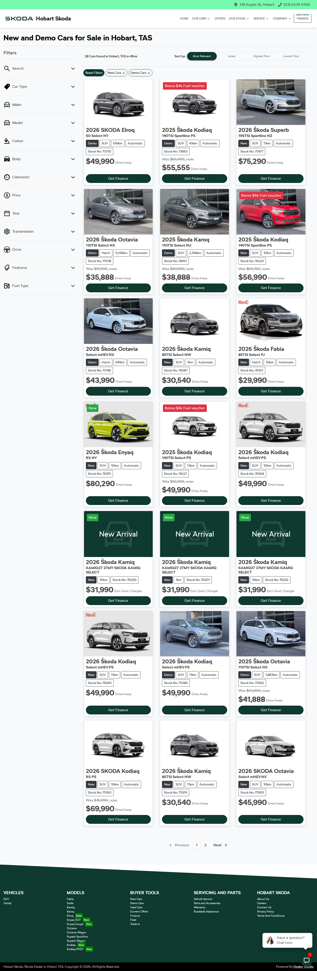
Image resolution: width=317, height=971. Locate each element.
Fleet (133, 920)
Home (184, 18)
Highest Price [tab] (261, 56)
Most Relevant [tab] (202, 56)
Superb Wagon (76, 940)
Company (280, 18)
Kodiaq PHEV (75, 949)
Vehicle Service (203, 899)
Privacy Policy (265, 911)
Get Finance (118, 178)
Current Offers (139, 911)
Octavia (72, 928)
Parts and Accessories (207, 903)
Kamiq (71, 907)
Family (7, 903)
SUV (6, 899)
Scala (70, 903)
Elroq (70, 915)
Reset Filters (93, 73)
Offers (220, 18)
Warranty (199, 907)
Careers (261, 903)
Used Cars (136, 907)
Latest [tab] (232, 56)
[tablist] (246, 56)
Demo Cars (137, 903)
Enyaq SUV (74, 920)
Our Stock (237, 18)
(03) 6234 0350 (297, 4)
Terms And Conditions (271, 915)
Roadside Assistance (206, 911)
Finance (303, 18)
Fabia (70, 899)
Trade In (135, 924)
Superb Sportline (77, 936)
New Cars (136, 899)
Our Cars (199, 18)
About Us (263, 899)
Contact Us (264, 907)
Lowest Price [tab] (291, 56)
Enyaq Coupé (75, 924)
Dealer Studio (304, 966)
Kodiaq (71, 945)
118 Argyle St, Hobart (256, 4)
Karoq (70, 911)
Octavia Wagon (76, 932)
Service (259, 18)
